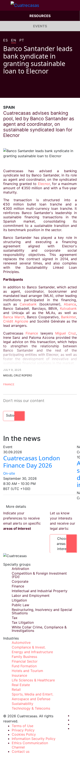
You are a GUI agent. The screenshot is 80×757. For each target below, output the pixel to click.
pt (21, 40)
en (13, 40)
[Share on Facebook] (5, 91)
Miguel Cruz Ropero (17, 375)
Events (40, 26)
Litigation (19, 600)
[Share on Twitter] (13, 91)
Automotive (21, 642)
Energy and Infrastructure (32, 652)
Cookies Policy (24, 734)
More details (16, 506)
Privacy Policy (23, 730)
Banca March (14, 317)
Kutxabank (68, 308)
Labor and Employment (30, 595)
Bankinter (68, 317)
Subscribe (14, 415)
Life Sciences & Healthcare (33, 680)
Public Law (20, 605)
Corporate (20, 581)
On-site (9, 473)
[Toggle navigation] (5, 5)
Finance (30, 333)
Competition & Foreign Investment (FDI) (39, 575)
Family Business (24, 656)
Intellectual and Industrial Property (39, 591)
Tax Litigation (23, 622)
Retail (16, 689)
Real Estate (21, 685)
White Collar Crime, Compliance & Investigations (39, 628)
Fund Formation (24, 666)
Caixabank (28, 304)
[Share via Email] (29, 91)
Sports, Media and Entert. (32, 694)
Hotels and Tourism (27, 670)
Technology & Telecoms (31, 708)
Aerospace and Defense (31, 699)
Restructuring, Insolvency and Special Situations (42, 611)
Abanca (70, 304)
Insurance (19, 675)
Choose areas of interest (63, 543)
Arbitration (20, 568)
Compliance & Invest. (29, 647)
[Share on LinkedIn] (21, 91)
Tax (14, 617)
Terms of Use (22, 726)
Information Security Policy (33, 738)
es (5, 40)
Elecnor (44, 184)
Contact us (20, 751)
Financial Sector (25, 661)
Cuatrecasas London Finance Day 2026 (31, 461)
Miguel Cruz (65, 333)
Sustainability (22, 703)
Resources (40, 16)
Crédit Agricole (15, 321)
